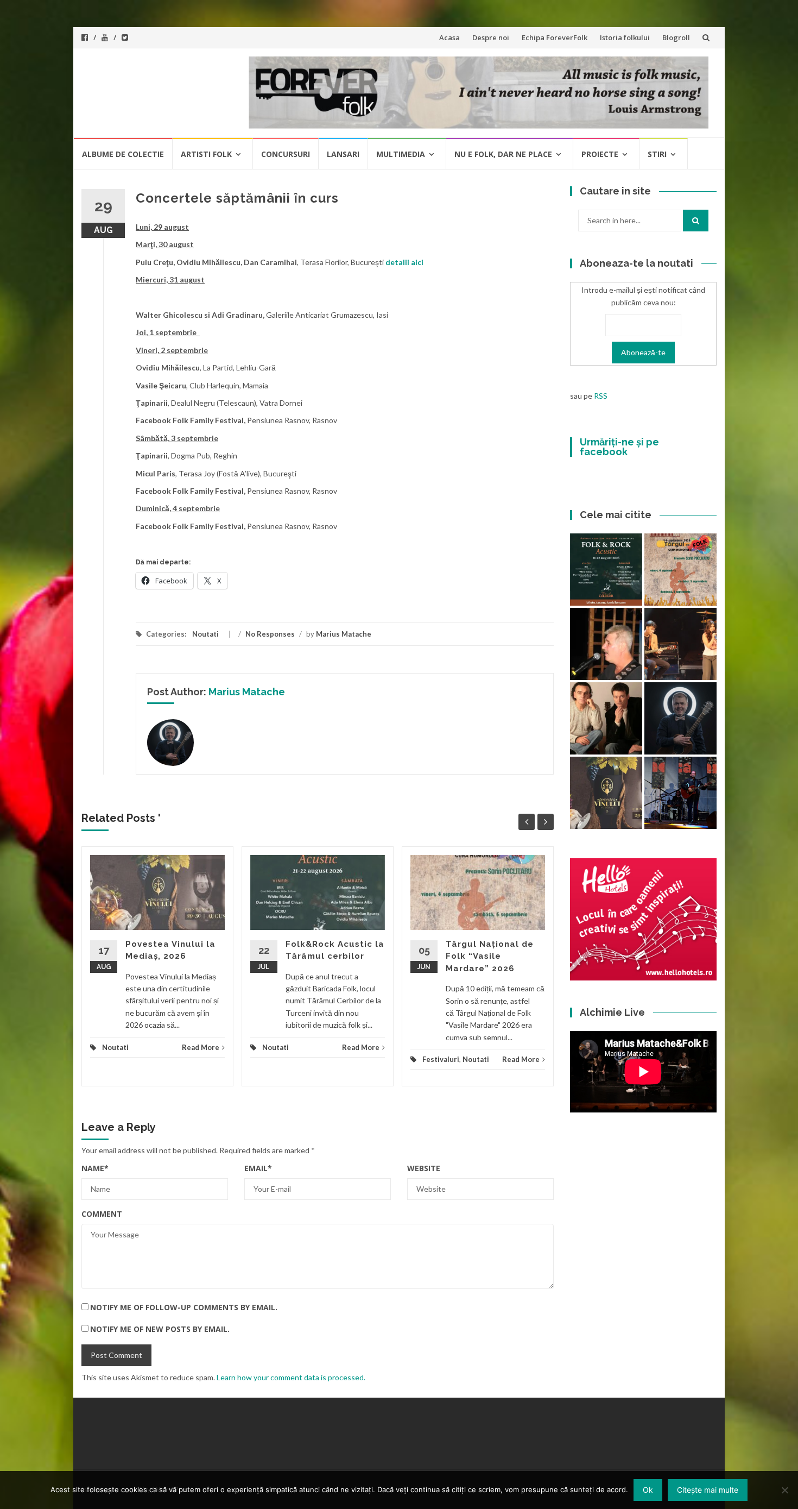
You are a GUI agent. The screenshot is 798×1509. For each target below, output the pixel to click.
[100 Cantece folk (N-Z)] (606, 718)
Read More (200, 1047)
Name (95, 1168)
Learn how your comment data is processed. (291, 1377)
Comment (101, 1214)
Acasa (449, 37)
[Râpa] (680, 793)
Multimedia (400, 154)
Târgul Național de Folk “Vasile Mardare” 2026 (490, 956)
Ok (648, 1489)
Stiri (657, 154)
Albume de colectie (123, 154)
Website (423, 1168)
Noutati (205, 634)
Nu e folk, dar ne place (503, 154)
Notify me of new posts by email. (160, 1329)
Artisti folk (206, 154)
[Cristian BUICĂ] (606, 644)
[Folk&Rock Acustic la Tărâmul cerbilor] (606, 569)
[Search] (695, 220)
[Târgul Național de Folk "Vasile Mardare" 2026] (680, 569)
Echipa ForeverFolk (554, 37)
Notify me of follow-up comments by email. (183, 1307)
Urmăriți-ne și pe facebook (619, 446)
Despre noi (490, 37)
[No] (784, 1490)
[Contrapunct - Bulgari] (680, 718)
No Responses (270, 634)
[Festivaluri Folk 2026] (680, 644)
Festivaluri (440, 1059)
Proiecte (599, 154)
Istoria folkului (625, 37)
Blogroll (676, 37)
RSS (600, 395)
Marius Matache (343, 634)
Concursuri (285, 154)
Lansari (343, 154)
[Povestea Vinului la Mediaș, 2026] (606, 793)
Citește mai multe (707, 1489)
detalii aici (404, 262)
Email (258, 1168)
